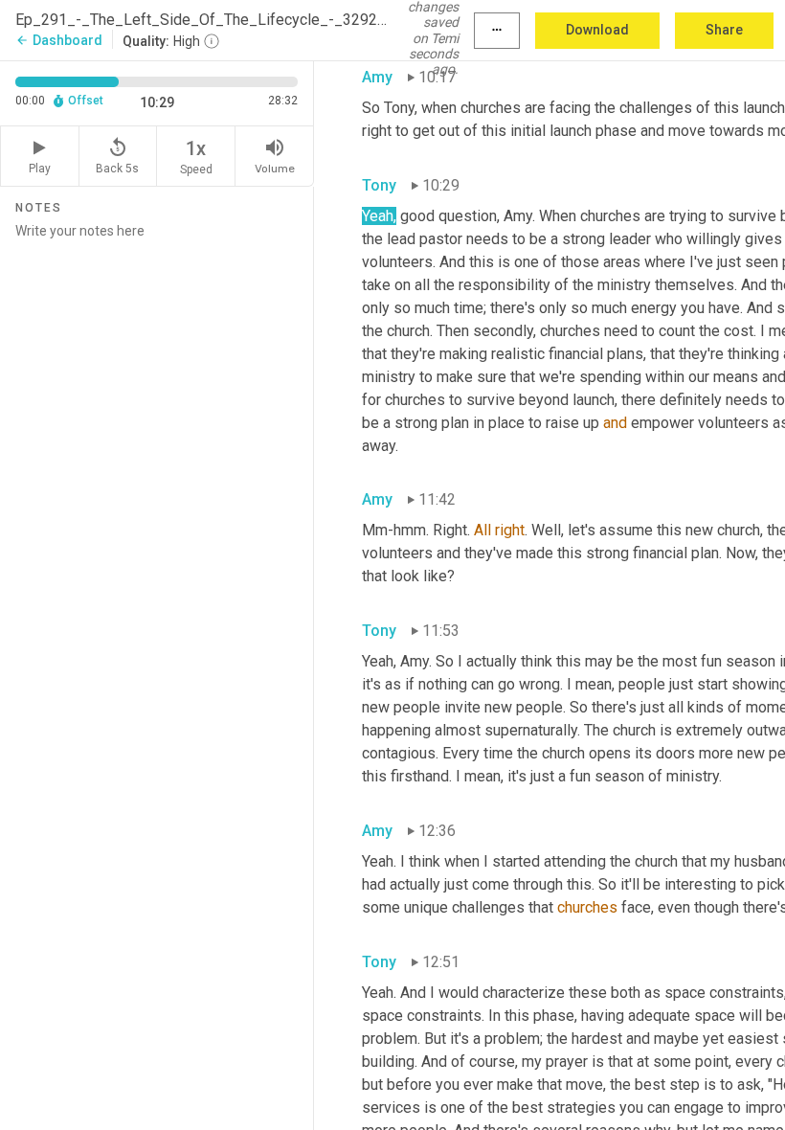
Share (724, 29)
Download (597, 29)
